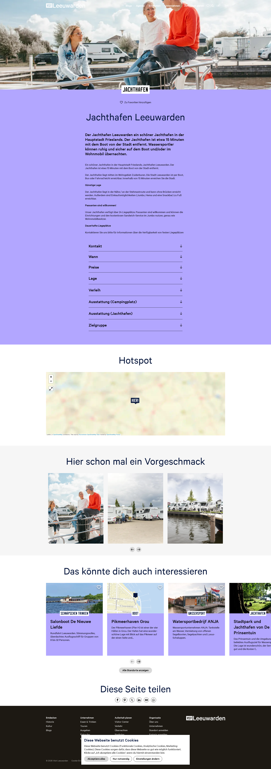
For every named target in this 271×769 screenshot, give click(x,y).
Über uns (153, 721)
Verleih (94, 290)
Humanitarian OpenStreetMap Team (89, 434)
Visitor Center (122, 721)
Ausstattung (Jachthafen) (111, 313)
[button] (135, 401)
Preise (94, 267)
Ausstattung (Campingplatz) (113, 301)
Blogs (49, 730)
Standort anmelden (158, 730)
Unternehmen (156, 725)
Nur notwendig (121, 758)
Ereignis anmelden (158, 734)
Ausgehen (85, 730)
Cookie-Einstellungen (80, 760)
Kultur (49, 725)
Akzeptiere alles (96, 758)
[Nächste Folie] (138, 549)
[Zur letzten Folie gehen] (132, 549)
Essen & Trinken (88, 721)
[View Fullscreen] (51, 388)
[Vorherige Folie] (132, 661)
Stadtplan (119, 734)
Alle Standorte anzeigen (135, 670)
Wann (93, 256)
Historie (50, 721)
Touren (83, 725)
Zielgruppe (98, 325)
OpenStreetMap (57, 434)
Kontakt (95, 246)
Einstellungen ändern (147, 758)
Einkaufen (85, 734)
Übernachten (121, 730)
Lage (93, 278)
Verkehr (119, 725)
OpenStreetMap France (113, 434)
